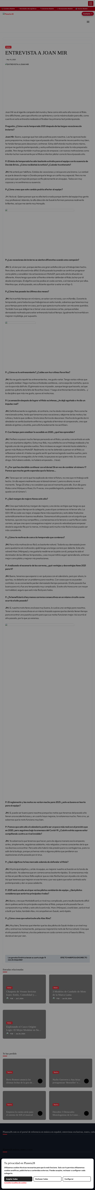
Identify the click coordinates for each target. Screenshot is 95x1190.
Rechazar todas (41, 1179)
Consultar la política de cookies (15, 1183)
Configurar (69, 1179)
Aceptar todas (12, 1179)
